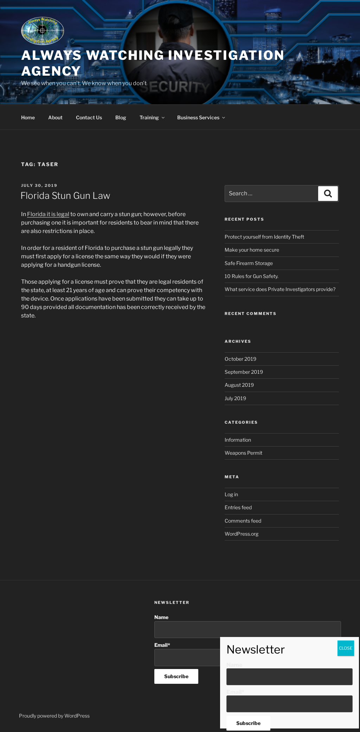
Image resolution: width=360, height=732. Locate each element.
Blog (120, 117)
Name (161, 617)
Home (28, 117)
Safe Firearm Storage (249, 263)
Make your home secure (252, 250)
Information (238, 440)
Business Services (198, 117)
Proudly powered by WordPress (54, 716)
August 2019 (239, 385)
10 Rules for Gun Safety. (251, 276)
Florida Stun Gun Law (65, 195)
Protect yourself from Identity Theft (264, 237)
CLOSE (346, 648)
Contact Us (89, 117)
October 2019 (240, 359)
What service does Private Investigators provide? (280, 289)
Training (149, 117)
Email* (235, 692)
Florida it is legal (48, 214)
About (55, 117)
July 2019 (235, 398)
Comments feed (243, 521)
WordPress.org (241, 534)
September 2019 (244, 372)
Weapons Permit (243, 453)
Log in (231, 494)
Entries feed (238, 507)
